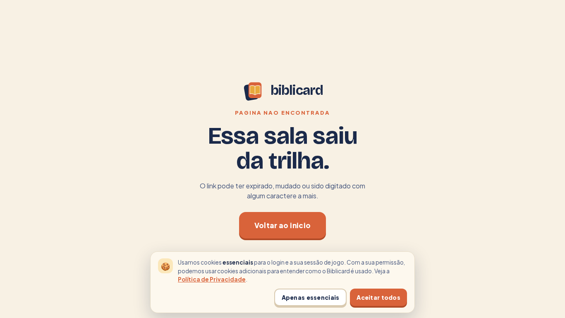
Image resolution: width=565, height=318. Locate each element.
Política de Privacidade (212, 279)
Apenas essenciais (311, 297)
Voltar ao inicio (282, 225)
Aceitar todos (378, 297)
